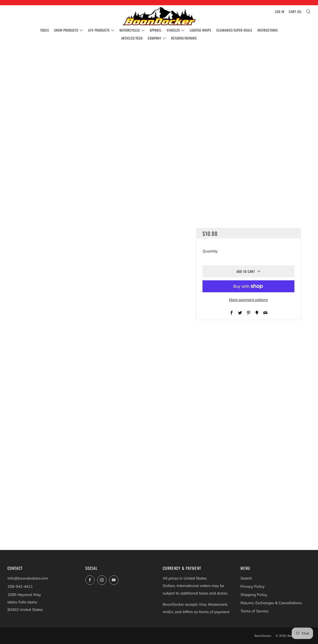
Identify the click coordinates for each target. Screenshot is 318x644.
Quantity (210, 251)
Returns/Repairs (184, 38)
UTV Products (99, 30)
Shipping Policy (253, 594)
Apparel (155, 30)
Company (154, 38)
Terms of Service (254, 611)
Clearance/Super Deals (234, 30)
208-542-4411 (20, 586)
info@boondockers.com (27, 578)
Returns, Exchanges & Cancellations (271, 602)
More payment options (248, 299)
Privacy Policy (252, 586)
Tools (44, 30)
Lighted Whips (200, 30)
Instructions (267, 30)
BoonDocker (262, 636)
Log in (279, 11)
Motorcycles (129, 30)
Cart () (295, 11)
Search (246, 578)
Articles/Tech (132, 38)
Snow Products (66, 30)
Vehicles (173, 30)
